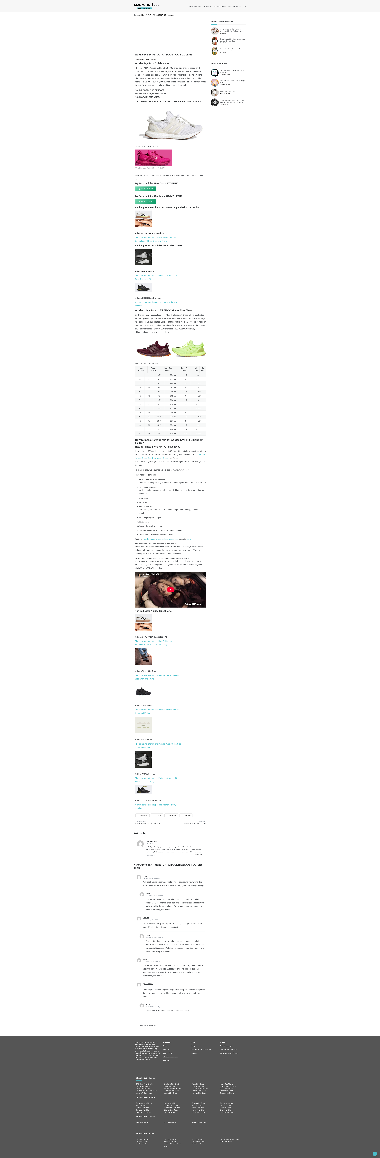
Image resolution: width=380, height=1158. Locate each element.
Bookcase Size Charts (144, 1103)
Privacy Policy (168, 1053)
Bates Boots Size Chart (228, 1086)
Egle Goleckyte (152, 59)
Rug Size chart (197, 1105)
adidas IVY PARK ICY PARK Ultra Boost (147, 146)
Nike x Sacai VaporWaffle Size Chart (194, 823)
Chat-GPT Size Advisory (228, 1049)
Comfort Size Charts (143, 1139)
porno (145, 876)
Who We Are (237, 6)
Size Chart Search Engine (229, 1053)
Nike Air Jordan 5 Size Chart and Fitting (147, 823)
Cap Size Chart (225, 1105)
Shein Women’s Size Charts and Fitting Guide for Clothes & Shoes (232, 30)
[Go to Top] (375, 1154)
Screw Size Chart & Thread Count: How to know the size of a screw (232, 101)
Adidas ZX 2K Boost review (148, 298)
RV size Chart (141, 1105)
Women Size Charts (199, 1122)
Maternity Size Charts (143, 1112)
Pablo (148, 1005)
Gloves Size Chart (198, 1112)
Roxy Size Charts (170, 1086)
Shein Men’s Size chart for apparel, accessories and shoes (232, 40)
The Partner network (170, 1057)
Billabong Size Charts (171, 1084)
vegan (166, 1146)
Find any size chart (195, 6)
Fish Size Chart (197, 1139)
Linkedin (188, 815)
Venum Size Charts (227, 1091)
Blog (245, 6)
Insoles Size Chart (170, 1103)
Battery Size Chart (198, 1103)
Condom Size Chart (143, 1110)
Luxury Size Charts (198, 1141)
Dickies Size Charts (143, 1088)
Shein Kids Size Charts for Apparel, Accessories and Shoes (232, 50)
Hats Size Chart (169, 1112)
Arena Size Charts (226, 1088)
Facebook (144, 815)
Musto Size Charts (226, 1084)
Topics (229, 6)
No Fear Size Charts (199, 1093)
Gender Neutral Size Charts (229, 1139)
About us (166, 1049)
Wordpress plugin (226, 1046)
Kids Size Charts (170, 1122)
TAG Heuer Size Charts (144, 1084)
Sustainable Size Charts (172, 1144)
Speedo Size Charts (199, 1091)
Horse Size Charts (170, 1141)
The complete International (147, 275)
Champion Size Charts (200, 1088)
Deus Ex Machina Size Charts (146, 1091)
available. (197, 101)
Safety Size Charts (142, 1144)
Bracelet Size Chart (171, 1105)
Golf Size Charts (142, 1141)
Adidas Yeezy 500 (143, 705)
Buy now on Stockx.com (145, 189)
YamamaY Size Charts (144, 1093)
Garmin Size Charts (143, 1086)
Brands (223, 6)
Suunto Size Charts (227, 1093)
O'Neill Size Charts (198, 1086)
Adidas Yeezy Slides (144, 740)
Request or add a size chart (211, 6)
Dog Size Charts (170, 1139)
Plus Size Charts (226, 1141)
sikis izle (146, 918)
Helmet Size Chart (198, 1110)
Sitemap (194, 1053)
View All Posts (151, 855)
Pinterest (173, 815)
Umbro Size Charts (170, 1093)
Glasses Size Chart (227, 1112)
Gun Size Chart (225, 1108)
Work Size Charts (198, 1144)
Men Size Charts (142, 1122)
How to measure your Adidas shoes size (160, 539)
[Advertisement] (170, 37)
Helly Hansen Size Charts (173, 1088)
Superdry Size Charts (171, 1091)
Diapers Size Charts (171, 1110)
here (189, 539)
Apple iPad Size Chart (228, 91)
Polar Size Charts (198, 1084)
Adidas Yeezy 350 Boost (146, 671)
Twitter (158, 815)
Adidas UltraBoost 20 (145, 774)
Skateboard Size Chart (172, 1108)
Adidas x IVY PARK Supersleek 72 (151, 637)
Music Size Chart (198, 1108)
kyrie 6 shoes (148, 984)
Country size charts (226, 1103)
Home (136, 15)
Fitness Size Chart (142, 1108)
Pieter (148, 893)
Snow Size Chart (226, 1110)
